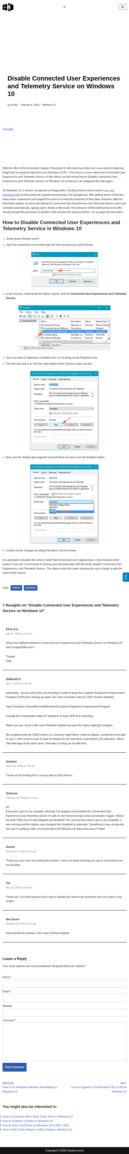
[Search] (64, 7)
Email (7, 991)
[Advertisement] (64, 49)
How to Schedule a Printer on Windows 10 (28, 1121)
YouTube (8, 129)
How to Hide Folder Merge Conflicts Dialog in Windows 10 (37, 1129)
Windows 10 (49, 104)
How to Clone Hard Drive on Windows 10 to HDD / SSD (36, 1125)
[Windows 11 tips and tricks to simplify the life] (8, 6)
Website (7, 1006)
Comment (9, 1020)
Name (7, 977)
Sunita (14, 104)
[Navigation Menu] (122, 7)
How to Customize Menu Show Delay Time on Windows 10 (38, 1116)
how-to (16, 588)
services (31, 588)
